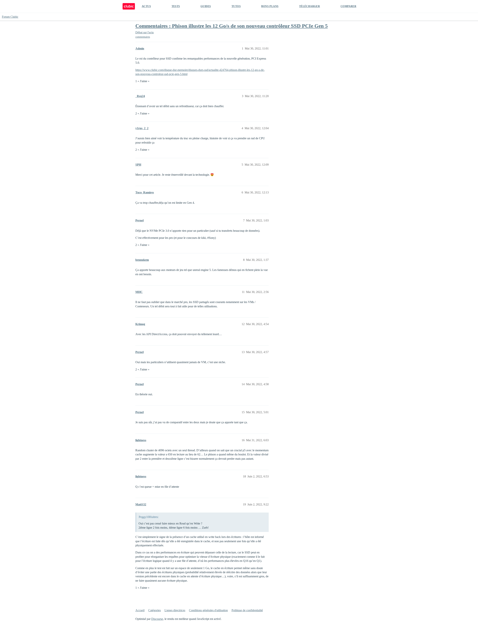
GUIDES (206, 6)
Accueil (140, 610)
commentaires (142, 36)
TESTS (176, 6)
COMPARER (348, 6)
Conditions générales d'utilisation (208, 610)
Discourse (157, 618)
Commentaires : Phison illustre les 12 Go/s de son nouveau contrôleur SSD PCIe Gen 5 (231, 26)
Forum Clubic (10, 16)
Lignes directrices (174, 610)
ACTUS (146, 6)
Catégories (154, 610)
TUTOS (236, 6)
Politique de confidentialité (247, 610)
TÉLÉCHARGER (309, 6)
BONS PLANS (269, 6)
